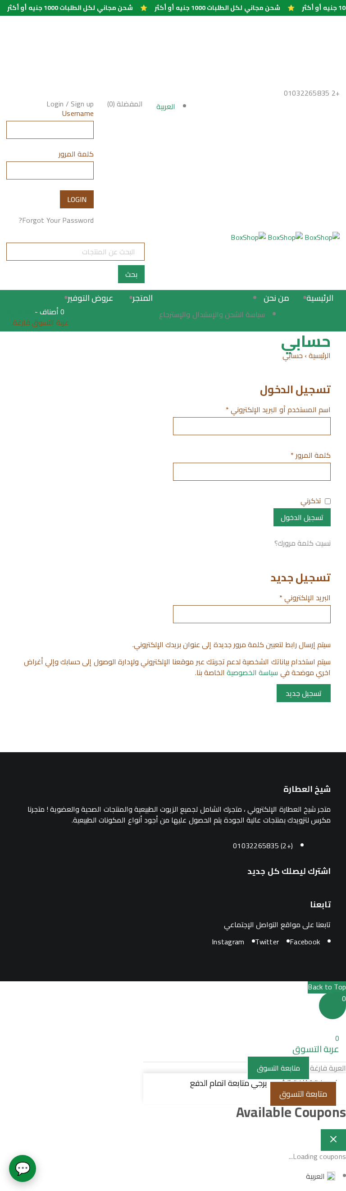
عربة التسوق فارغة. (40, 323)
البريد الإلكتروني (305, 598)
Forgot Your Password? (56, 220)
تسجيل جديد (304, 693)
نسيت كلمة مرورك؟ (302, 543)
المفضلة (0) (125, 103)
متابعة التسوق (278, 1068)
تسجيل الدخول (302, 517)
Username (78, 114)
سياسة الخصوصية (252, 672)
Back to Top (327, 986)
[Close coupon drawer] (333, 1140)
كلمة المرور (76, 155)
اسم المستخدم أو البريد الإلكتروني (278, 410)
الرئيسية (320, 355)
